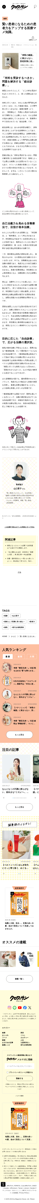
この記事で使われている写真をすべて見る (20, 527)
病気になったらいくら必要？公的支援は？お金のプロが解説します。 (20, 547)
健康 (5, 18)
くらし (23, 1035)
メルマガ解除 (19, 1096)
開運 (3, 1040)
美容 (22, 1033)
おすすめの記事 (7, 1042)
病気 (5, 627)
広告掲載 (15, 1193)
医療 (5, 616)
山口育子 (15, 616)
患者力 (32, 621)
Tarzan (20, 1188)
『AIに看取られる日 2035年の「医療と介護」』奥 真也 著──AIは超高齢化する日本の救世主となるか (20, 553)
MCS (24, 1190)
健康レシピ (6, 1045)
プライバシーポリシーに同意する (21, 1072)
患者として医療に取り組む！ (14, 621)
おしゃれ (5, 1035)
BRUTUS (10, 1186)
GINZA (34, 1186)
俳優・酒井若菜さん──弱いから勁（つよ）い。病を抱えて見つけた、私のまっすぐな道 (20, 560)
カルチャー (24, 1037)
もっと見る (19, 735)
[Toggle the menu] (4, 7)
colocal (26, 1188)
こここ (19, 1190)
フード (4, 1037)
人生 (22, 1040)
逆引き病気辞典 (18, 627)
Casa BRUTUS (26, 1186)
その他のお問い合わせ (19, 1151)
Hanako (6, 1188)
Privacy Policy (23, 1193)
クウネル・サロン (10, 1190)
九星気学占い (25, 1042)
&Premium (13, 1188)
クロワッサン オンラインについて (12, 1149)
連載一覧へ (19, 979)
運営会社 (28, 1149)
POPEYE (17, 1186)
